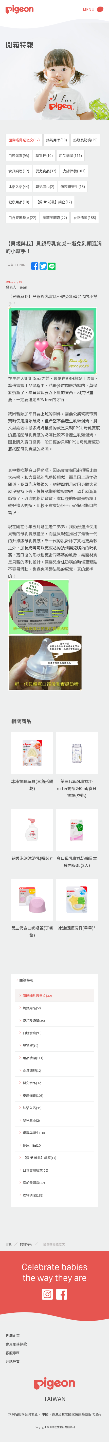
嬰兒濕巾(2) (44, 186)
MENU (89, 9)
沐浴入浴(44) (18, 186)
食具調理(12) (18, 170)
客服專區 (13, 1352)
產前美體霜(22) (55, 217)
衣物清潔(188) (84, 217)
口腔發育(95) (18, 155)
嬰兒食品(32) (45, 170)
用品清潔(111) (70, 155)
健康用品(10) (18, 201)
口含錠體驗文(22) (22, 217)
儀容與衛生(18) (73, 186)
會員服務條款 (16, 1343)
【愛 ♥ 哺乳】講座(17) (53, 201)
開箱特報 (26, 980)
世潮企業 (13, 1335)
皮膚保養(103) (74, 170)
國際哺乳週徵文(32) (24, 139)
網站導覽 (13, 1361)
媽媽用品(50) (56, 139)
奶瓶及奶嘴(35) (85, 139)
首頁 (9, 1244)
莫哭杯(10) (44, 155)
